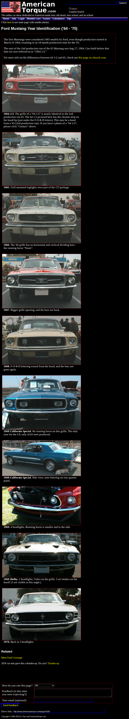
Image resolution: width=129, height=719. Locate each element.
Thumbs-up (53, 663)
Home (6, 18)
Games (46, 18)
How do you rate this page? (17, 685)
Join (14, 18)
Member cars (34, 18)
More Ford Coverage (11, 657)
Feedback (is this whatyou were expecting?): (14, 693)
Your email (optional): (14, 700)
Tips (69, 18)
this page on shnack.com (92, 57)
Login (21, 18)
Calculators (58, 18)
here (9, 22)
